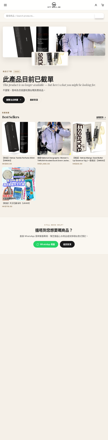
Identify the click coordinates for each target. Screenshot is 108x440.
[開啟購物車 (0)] (103, 5)
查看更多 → (101, 117)
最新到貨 (34, 100)
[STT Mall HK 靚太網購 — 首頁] (54, 5)
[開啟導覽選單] (5, 5)
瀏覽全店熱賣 (12, 100)
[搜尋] (99, 16)
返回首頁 (67, 244)
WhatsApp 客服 (47, 244)
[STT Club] (96, 5)
